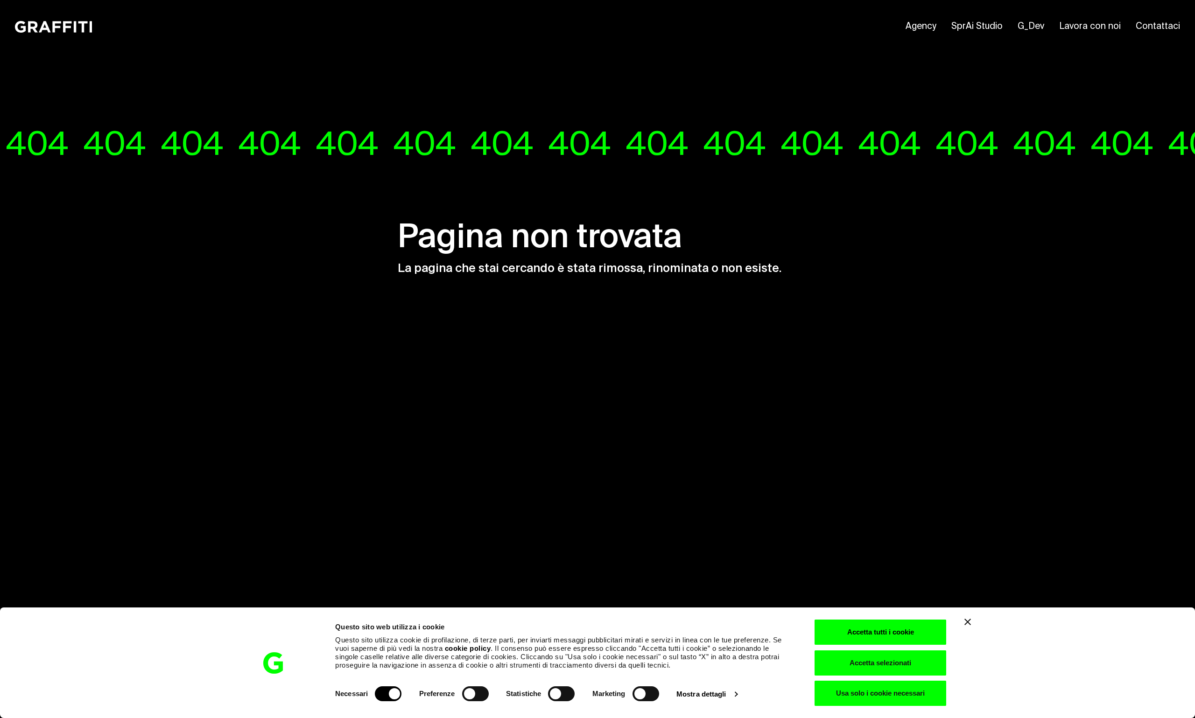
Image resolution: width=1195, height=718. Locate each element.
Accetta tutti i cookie (880, 632)
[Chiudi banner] (967, 622)
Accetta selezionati (880, 663)
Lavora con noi (1090, 26)
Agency (921, 26)
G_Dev (1031, 26)
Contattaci (1158, 26)
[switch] (475, 693)
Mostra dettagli (701, 694)
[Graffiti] (53, 27)
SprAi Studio (977, 26)
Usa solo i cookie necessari (880, 693)
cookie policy (468, 648)
